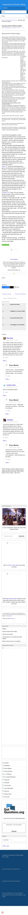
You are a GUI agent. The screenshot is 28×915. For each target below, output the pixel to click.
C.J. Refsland (7, 774)
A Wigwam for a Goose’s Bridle (17, 311)
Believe (4, 629)
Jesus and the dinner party (16, 318)
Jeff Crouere (7, 785)
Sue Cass (10, 338)
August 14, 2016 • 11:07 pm (12, 340)
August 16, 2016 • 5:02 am (14, 367)
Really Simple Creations (11, 598)
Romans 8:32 (9, 615)
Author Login (5, 846)
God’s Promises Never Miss (9, 631)
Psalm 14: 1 (5, 166)
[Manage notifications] (2, 912)
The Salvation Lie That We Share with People (12, 637)
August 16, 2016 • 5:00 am (14, 402)
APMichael (7, 765)
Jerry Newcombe (8, 788)
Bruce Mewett (7, 27)
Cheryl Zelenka (8, 771)
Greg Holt (6, 780)
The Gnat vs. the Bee (6, 294)
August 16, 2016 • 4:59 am (14, 447)
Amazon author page (13, 565)
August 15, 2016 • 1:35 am (12, 387)
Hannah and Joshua (15, 304)
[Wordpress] (14, 273)
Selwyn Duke (7, 794)
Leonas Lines (11, 385)
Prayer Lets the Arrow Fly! (20, 294)
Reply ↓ (5, 360)
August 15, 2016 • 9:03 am (12, 421)
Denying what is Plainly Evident (11, 33)
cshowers (10, 420)
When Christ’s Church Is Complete (11, 641)
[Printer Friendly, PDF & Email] (5, 244)
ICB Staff (6, 782)
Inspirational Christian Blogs (14, 4)
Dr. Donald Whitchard (9, 777)
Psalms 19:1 (6, 192)
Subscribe (21, 536)
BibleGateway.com (11, 618)
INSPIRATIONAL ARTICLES (11, 20)
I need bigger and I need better (17, 324)
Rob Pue (6, 791)
